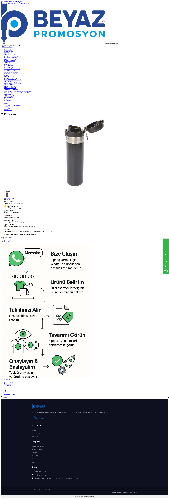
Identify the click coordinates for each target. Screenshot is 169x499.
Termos (6, 106)
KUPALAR (7, 64)
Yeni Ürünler (7, 384)
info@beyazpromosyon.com (10, 3)
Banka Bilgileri (36, 433)
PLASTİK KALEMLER (11, 56)
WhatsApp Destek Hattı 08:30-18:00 (12, 1)
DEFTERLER (8, 53)
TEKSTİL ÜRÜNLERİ (11, 72)
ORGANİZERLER (9, 54)
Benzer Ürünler (8, 382)
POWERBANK (8, 65)
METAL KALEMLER (10, 57)
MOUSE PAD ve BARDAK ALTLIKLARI (16, 92)
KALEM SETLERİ (9, 61)
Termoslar (7, 108)
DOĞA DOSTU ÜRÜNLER (12, 83)
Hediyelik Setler (36, 455)
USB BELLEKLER (10, 67)
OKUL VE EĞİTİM (10, 88)
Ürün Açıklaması (9, 198)
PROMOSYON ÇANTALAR (12, 78)
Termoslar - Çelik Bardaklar (12, 105)
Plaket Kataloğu (8, 97)
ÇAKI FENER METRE (11, 89)
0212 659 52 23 (24, 3)
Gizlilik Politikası (116, 492)
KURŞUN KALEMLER (11, 59)
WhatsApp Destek (7, 47)
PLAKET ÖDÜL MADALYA (12, 80)
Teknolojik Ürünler (37, 449)
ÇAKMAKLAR (9, 75)
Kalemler (34, 452)
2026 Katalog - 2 (9, 96)
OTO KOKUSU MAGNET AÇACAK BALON (18, 91)
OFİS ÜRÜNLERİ (9, 81)
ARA (19, 45)
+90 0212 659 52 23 (40, 471)
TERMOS (7, 62)
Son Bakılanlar (8, 385)
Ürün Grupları (8, 50)
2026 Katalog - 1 (9, 94)
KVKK (135, 492)
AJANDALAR (8, 51)
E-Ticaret (80, 496)
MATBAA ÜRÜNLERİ (11, 70)
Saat (33, 462)
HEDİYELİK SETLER (11, 86)
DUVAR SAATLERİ (10, 77)
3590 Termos (8, 110)
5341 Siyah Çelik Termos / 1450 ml (11, 394)
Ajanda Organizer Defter (38, 446)
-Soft (76, 496)
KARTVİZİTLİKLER (10, 73)
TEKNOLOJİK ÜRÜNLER (12, 69)
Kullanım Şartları (127, 492)
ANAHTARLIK (9, 84)
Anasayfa (7, 103)
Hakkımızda (7, 100)
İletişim (6, 99)
